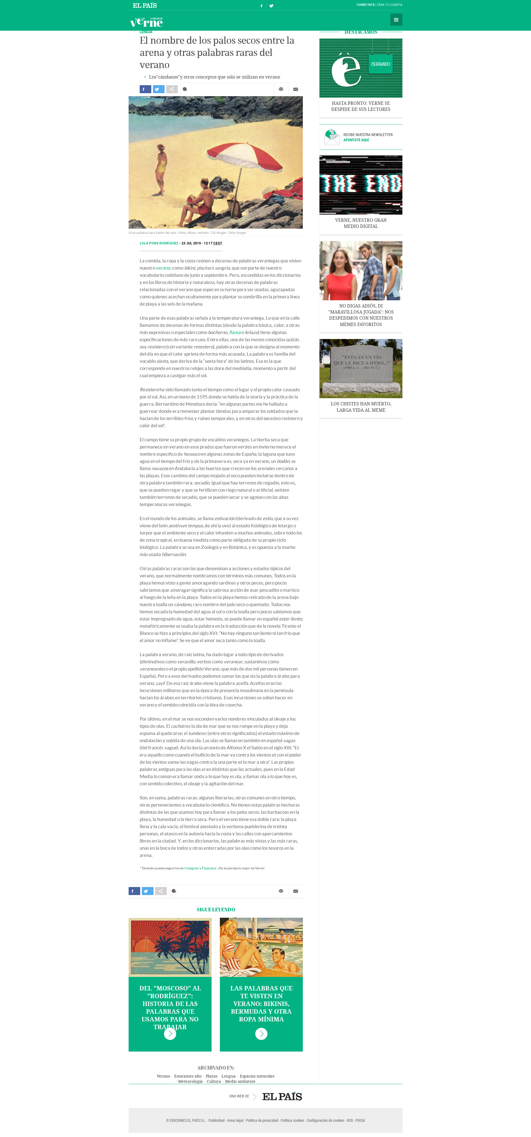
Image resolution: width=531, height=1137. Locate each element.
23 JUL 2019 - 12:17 (201, 243)
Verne (146, 22)
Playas (211, 1076)
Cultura (214, 1081)
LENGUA (146, 31)
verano (163, 267)
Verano (163, 1076)
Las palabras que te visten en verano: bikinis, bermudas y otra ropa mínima (261, 1004)
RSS (350, 1120)
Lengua (229, 1076)
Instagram (191, 868)
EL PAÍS (282, 1096)
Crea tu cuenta (389, 5)
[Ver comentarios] (186, 89)
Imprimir (281, 89)
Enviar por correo (295, 89)
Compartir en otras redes (172, 89)
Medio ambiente (240, 1081)
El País (145, 5)
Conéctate (365, 5)
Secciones (396, 20)
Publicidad (217, 1120)
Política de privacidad (262, 1120)
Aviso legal (235, 1120)
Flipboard (209, 868)
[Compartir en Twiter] (159, 89)
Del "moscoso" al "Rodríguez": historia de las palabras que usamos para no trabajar (170, 1008)
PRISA (360, 1120)
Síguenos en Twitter (271, 5)
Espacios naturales (257, 1076)
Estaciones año (188, 1076)
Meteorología (190, 1081)
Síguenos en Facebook (261, 5)
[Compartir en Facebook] (145, 89)
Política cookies (292, 1120)
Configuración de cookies (325, 1120)
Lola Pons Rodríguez (159, 243)
